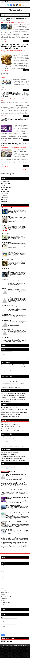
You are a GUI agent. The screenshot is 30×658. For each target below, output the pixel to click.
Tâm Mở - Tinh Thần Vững (18, 76)
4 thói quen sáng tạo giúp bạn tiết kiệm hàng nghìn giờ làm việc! (14, 412)
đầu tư (2, 574)
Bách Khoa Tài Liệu (6, 251)
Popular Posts (5, 471)
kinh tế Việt (16, 147)
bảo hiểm (3, 565)
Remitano (11, 123)
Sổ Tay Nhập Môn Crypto (6, 379)
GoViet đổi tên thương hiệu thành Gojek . (9, 407)
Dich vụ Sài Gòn (4, 199)
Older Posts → (26, 169)
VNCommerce (26, 647)
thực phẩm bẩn (4, 598)
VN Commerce (4, 195)
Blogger (25, 645)
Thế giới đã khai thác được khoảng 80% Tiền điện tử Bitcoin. (13, 399)
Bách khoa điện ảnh (6, 320)
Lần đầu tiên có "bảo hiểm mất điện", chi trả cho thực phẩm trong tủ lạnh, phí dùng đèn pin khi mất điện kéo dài (14, 543)
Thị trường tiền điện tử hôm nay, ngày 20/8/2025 (11, 387)
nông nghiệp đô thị (20, 98)
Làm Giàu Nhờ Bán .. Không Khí (13, 505)
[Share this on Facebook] (4, 41)
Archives (12, 471)
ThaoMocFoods (19, 648)
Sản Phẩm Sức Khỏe (5, 181)
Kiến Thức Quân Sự (6, 297)
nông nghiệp (3, 590)
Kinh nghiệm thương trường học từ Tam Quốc (10, 416)
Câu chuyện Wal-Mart (5, 444)
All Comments (5, 354)
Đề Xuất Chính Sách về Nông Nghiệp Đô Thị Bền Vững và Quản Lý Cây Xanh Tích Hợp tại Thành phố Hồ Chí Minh (15, 94)
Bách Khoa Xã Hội (6, 233)
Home (12, 169)
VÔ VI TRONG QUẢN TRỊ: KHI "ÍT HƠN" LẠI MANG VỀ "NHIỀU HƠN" (14, 366)
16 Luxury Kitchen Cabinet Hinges (8, 428)
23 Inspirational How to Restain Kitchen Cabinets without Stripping (14, 430)
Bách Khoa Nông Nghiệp (7, 259)
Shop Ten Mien (4, 201)
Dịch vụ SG (21, 647)
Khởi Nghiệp (3, 576)
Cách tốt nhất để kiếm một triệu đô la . (8, 454)
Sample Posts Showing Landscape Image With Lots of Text (13, 460)
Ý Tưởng (2, 604)
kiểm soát (14, 22)
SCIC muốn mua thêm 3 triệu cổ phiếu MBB (9, 452)
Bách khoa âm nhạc (6, 314)
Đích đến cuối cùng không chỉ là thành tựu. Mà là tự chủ (12, 364)
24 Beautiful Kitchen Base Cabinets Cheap (9, 422)
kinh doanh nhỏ (4, 584)
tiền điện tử (16, 123)
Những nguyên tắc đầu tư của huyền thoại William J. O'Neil (14, 537)
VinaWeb (6, 647)
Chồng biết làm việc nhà (6, 373)
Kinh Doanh (3, 582)
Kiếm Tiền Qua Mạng (5, 193)
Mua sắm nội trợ (4, 185)
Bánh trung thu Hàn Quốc (6, 371)
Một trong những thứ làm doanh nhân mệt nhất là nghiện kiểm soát (15, 19)
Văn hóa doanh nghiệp (19, 50)
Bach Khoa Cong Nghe (7, 207)
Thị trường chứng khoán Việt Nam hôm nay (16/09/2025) (12, 383)
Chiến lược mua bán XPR (6, 385)
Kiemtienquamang (11, 648)
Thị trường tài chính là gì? (6, 436)
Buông (10, 22)
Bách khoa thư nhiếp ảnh (7, 329)
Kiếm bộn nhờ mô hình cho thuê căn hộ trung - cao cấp (12, 446)
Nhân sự (12, 50)
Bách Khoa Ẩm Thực (7, 242)
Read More (26, 41)
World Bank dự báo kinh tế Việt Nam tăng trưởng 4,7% (15, 144)
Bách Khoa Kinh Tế (15, 10)
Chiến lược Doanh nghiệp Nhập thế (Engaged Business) (12, 395)
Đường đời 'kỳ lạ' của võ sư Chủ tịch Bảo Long (10, 414)
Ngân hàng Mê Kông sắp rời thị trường (9, 438)
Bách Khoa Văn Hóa (6, 216)
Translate (10, 468)
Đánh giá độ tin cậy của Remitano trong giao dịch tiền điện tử (15, 120)
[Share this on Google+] (7, 41)
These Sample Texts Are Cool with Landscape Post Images (13, 456)
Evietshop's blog (4, 197)
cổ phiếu (2, 571)
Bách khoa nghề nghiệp (7, 305)
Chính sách (3, 569)
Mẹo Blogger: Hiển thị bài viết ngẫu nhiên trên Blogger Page (13, 397)
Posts (3, 352)
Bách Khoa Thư (5, 268)
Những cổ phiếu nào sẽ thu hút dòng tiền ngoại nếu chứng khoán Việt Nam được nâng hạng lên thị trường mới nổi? (17, 514)
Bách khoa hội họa (6, 337)
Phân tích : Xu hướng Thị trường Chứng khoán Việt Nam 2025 (13, 381)
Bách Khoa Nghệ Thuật (7, 271)
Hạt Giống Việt (4, 189)
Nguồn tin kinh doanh (5, 183)
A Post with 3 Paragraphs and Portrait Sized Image (11, 458)
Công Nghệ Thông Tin (7, 225)
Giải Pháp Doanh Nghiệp (6, 187)
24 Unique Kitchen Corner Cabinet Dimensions (10, 424)
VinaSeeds (16, 647)
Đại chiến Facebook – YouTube (7, 369)
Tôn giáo (4, 288)
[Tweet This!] (5, 41)
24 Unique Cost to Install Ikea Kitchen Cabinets (10, 426)
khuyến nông (13, 98)
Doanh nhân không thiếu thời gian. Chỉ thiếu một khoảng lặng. (13, 393)
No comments (21, 22)
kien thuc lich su (6, 279)
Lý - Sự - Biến (4, 74)
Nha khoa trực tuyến (5, 191)
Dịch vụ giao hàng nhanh (6, 401)
